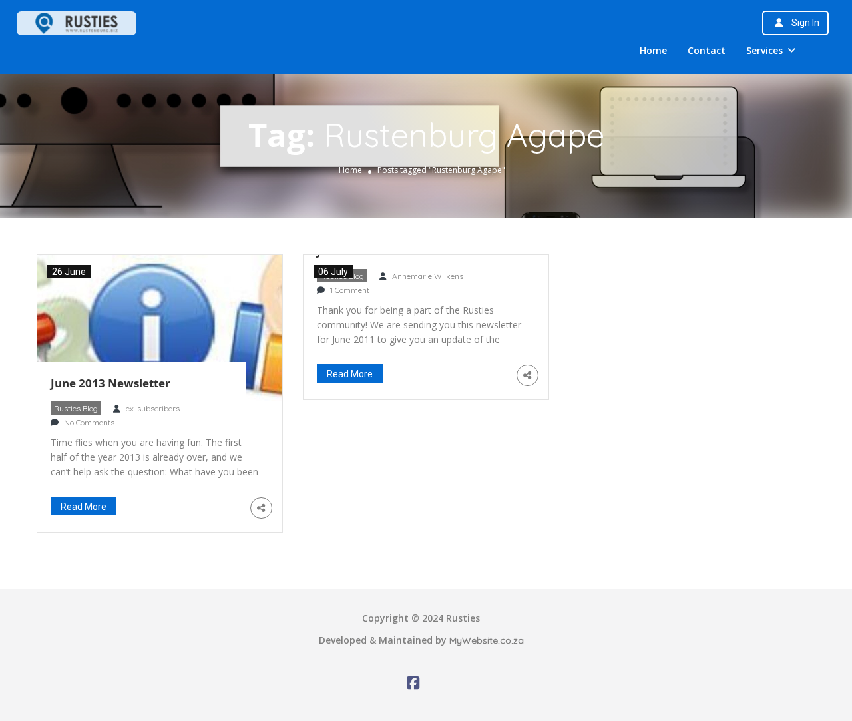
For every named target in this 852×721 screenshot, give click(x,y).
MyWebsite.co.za (486, 640)
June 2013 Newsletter (110, 383)
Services (764, 50)
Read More (83, 506)
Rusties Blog (76, 408)
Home (653, 50)
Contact (707, 50)
